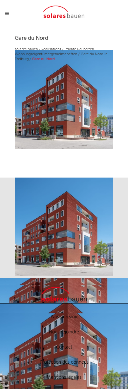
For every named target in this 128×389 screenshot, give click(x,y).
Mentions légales (64, 377)
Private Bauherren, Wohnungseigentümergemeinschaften (55, 52)
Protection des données (64, 362)
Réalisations (51, 49)
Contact (64, 347)
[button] (12, 377)
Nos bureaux (64, 317)
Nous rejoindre (64, 332)
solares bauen (26, 49)
